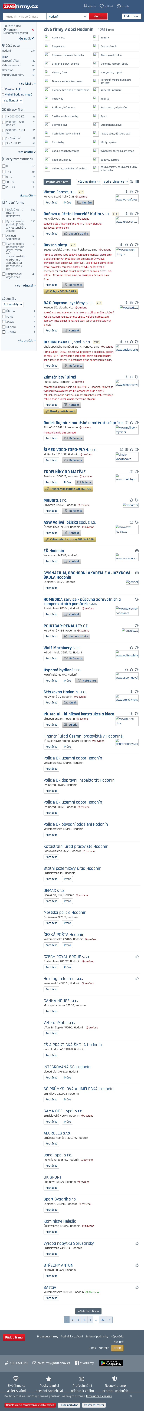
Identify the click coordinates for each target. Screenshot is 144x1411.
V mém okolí (13, 89)
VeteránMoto (59, 1023)
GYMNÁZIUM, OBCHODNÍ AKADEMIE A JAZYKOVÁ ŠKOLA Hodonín (87, 575)
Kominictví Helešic (60, 1221)
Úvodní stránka (78, 234)
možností (24, 285)
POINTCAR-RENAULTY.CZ (66, 626)
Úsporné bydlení (62, 670)
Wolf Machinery (62, 648)
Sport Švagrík (60, 1199)
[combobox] (25, 16)
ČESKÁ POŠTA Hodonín (64, 935)
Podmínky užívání (72, 1336)
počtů (26, 195)
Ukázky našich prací (62, 411)
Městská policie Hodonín (65, 912)
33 (102, 1320)
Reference (75, 285)
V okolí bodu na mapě (18, 95)
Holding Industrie (63, 979)
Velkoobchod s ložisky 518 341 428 (71, 539)
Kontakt (73, 330)
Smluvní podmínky (96, 1336)
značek (25, 340)
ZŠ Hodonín (54, 551)
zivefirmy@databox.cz (53, 1363)
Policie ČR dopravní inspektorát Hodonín (79, 780)
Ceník (72, 702)
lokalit (26, 83)
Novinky (118, 1342)
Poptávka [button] (51, 202)
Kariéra (87, 202)
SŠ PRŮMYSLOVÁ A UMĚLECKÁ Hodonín (78, 1089)
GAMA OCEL (63, 1111)
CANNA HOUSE (61, 1001)
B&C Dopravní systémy (68, 303)
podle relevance (114, 182)
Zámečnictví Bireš (60, 377)
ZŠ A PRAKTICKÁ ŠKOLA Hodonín (73, 1045)
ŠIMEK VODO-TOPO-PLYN (70, 450)
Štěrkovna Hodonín (65, 692)
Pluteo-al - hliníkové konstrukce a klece (79, 714)
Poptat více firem (57, 182)
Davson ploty (55, 245)
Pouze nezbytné (69, 1405)
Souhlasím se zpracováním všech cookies (30, 1405)
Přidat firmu (131, 16)
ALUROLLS (57, 1133)
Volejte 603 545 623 (62, 291)
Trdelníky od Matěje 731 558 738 (70, 489)
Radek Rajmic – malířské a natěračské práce (83, 423)
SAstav (50, 1287)
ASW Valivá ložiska (70, 522)
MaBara (55, 500)
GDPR (117, 1348)
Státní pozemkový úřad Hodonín (72, 868)
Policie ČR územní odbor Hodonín (73, 758)
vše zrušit (24, 38)
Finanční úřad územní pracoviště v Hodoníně (83, 736)
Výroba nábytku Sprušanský (69, 1243)
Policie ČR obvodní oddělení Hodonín (76, 824)
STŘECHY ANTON (58, 1265)
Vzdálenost (11, 100)
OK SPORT (52, 1177)
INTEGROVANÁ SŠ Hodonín (67, 1067)
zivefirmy (87, 1363)
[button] (90, 6)
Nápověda (117, 1336)
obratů (25, 152)
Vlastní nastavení (94, 1405)
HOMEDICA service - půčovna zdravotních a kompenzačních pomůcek (82, 601)
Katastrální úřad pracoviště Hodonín (76, 846)
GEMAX (54, 891)
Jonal (58, 1155)
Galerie (86, 482)
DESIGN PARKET (67, 342)
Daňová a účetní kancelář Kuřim (76, 214)
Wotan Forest (59, 192)
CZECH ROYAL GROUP (67, 957)
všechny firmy (87, 182)
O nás (92, 1348)
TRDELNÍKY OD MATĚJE (65, 472)
